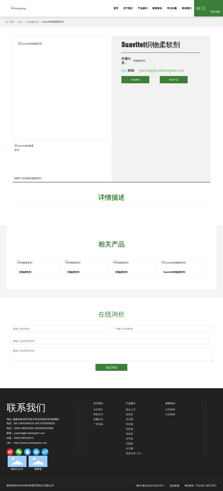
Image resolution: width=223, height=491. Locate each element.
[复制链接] (44, 451)
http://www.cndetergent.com (30, 442)
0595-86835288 (24, 428)
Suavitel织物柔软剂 (174, 271)
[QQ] (27, 451)
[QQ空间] (36, 451)
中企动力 (200, 485)
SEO (214, 485)
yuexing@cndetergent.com (161, 70)
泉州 (208, 485)
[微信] (18, 451)
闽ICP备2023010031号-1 (150, 485)
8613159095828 (45, 423)
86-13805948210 (24, 423)
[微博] (10, 451)
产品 (19, 21)
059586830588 (43, 428)
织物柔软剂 (33, 21)
